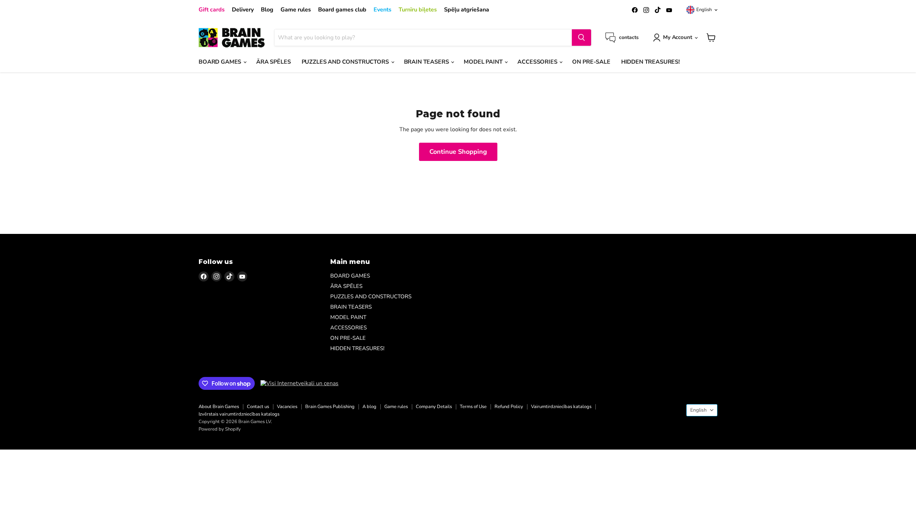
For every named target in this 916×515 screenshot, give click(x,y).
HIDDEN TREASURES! (650, 62)
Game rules (296, 9)
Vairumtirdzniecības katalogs (561, 406)
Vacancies (287, 406)
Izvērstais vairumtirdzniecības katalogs (239, 414)
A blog (369, 406)
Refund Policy (508, 406)
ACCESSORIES (538, 62)
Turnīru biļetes (418, 9)
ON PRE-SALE (591, 62)
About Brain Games (219, 406)
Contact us (258, 406)
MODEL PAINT (484, 62)
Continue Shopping (458, 151)
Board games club (342, 9)
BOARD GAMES (221, 62)
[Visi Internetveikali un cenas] (299, 383)
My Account (677, 37)
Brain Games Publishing (330, 406)
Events (382, 9)
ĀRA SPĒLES (273, 62)
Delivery (243, 9)
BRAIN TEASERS (427, 62)
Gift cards (212, 9)
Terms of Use (473, 406)
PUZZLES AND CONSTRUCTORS (346, 62)
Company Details (434, 406)
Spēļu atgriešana (466, 9)
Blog (267, 9)
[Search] (581, 37)
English (704, 9)
